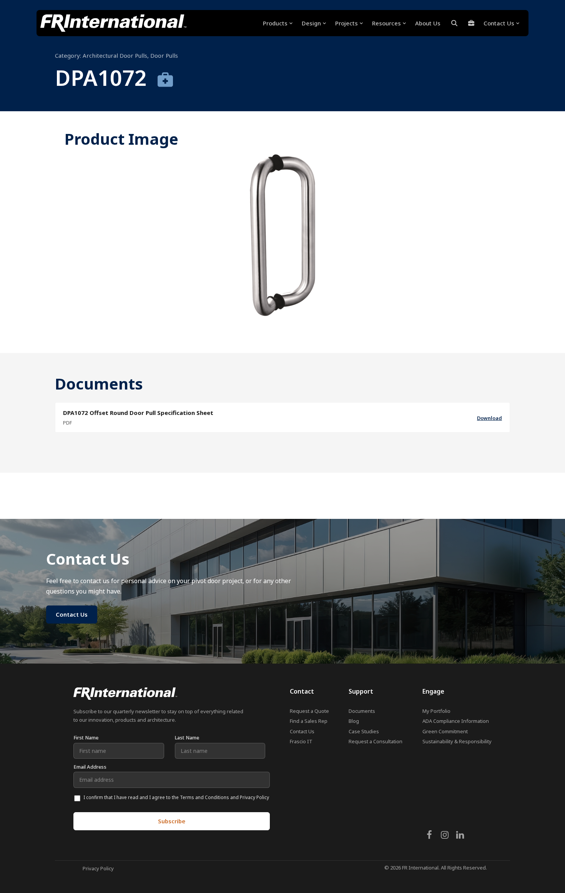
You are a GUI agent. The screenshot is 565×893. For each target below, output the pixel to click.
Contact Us (302, 731)
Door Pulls (164, 55)
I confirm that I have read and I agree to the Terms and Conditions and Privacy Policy (176, 797)
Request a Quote (309, 710)
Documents (362, 710)
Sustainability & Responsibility (457, 741)
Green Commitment (445, 731)
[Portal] (471, 23)
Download (489, 418)
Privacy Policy (98, 868)
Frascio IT (301, 741)
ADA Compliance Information (455, 720)
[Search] (454, 23)
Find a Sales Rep (308, 720)
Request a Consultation (375, 741)
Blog (354, 720)
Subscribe (171, 821)
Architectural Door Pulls (115, 55)
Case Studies (364, 731)
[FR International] (113, 23)
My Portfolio (436, 710)
